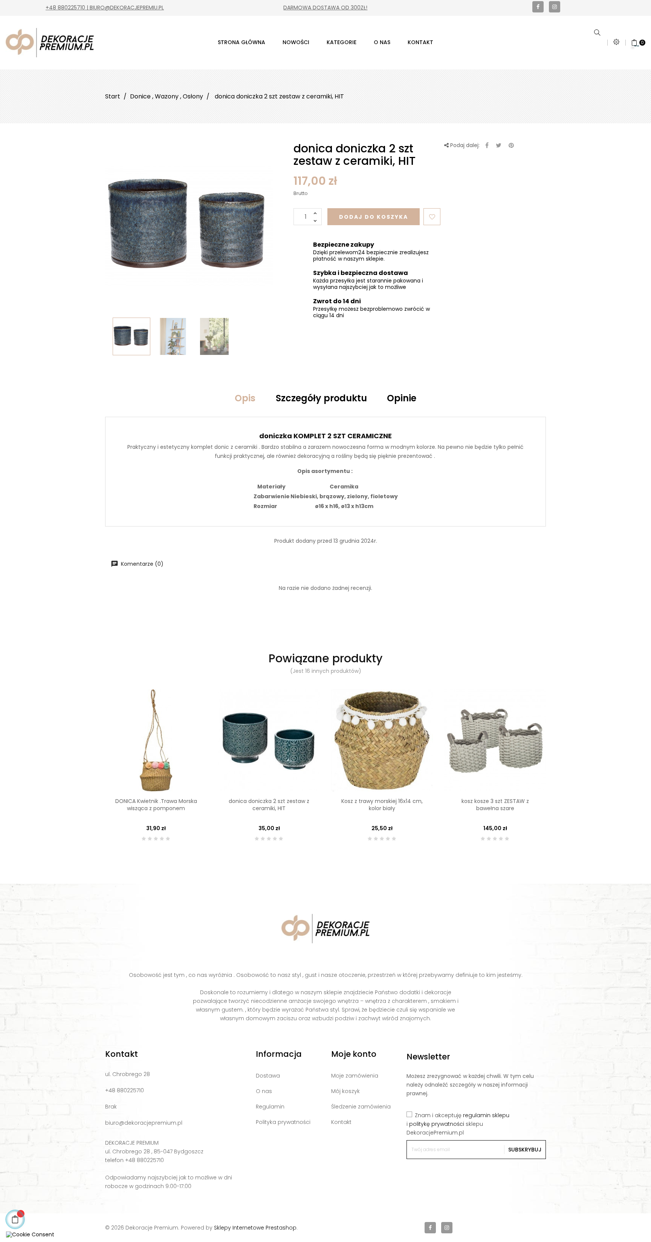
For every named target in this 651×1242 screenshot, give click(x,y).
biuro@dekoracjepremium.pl (143, 1123)
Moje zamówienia (354, 1075)
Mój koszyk (345, 1091)
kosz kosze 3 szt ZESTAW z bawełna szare (495, 804)
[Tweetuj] (498, 145)
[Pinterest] (511, 145)
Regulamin (270, 1106)
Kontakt (341, 1122)
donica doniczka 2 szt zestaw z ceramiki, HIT (269, 804)
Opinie (401, 398)
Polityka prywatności (283, 1122)
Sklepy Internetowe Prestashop (255, 1227)
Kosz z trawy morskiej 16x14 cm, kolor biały (382, 804)
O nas (264, 1091)
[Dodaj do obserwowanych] (431, 216)
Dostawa (268, 1075)
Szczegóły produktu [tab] (321, 398)
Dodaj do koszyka (373, 217)
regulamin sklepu (486, 1115)
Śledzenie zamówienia (361, 1106)
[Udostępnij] (487, 145)
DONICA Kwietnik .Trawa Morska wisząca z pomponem (156, 804)
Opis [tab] (245, 398)
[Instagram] (554, 6)
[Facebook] (538, 6)
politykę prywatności (436, 1124)
